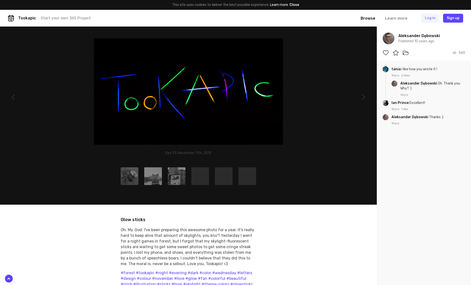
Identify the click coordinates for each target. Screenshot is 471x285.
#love (179, 278)
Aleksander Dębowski (419, 83)
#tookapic (145, 273)
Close (294, 5)
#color (205, 273)
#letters (244, 273)
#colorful (216, 278)
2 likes (405, 75)
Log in (430, 18)
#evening (178, 273)
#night (161, 273)
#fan (202, 278)
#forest (128, 273)
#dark (193, 273)
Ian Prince (400, 103)
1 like (404, 109)
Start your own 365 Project (66, 18)
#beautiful (236, 278)
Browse (368, 18)
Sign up (453, 18)
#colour (144, 278)
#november (162, 278)
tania (397, 69)
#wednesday (224, 273)
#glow (191, 278)
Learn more (279, 5)
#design (128, 278)
